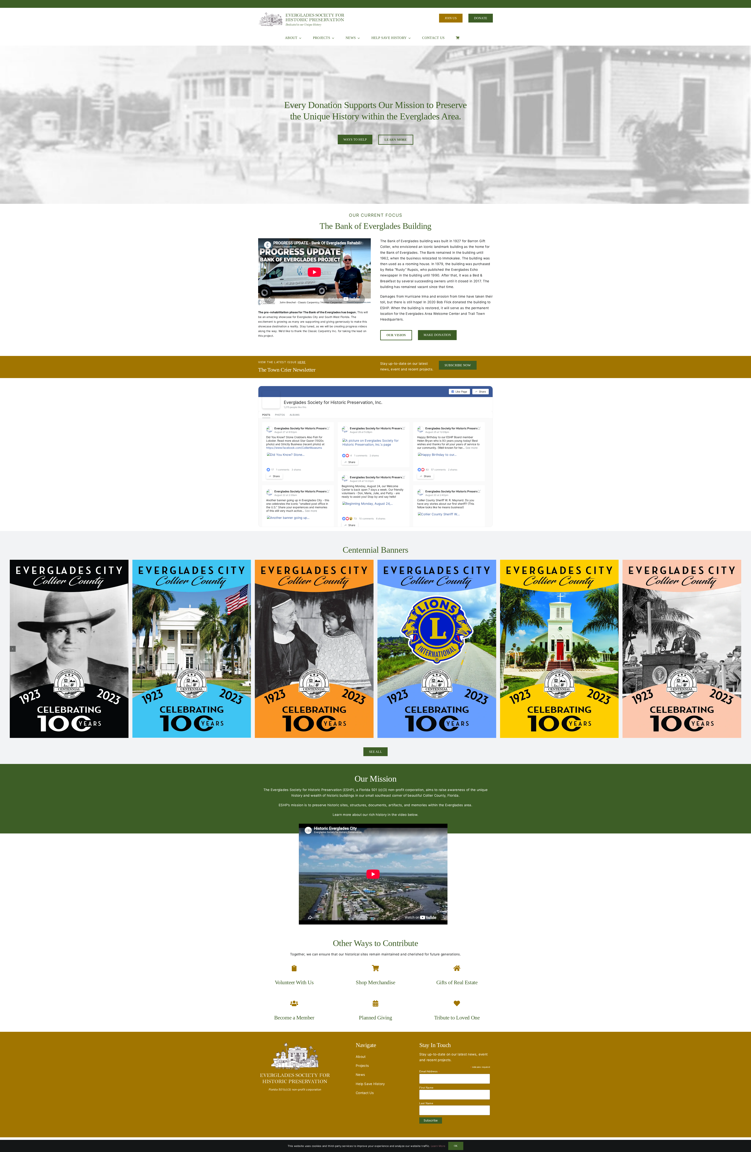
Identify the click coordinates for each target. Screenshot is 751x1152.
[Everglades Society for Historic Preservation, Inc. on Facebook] (271, 399)
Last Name (426, 1103)
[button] (13, 649)
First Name (426, 1087)
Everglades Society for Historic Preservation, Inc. (333, 402)
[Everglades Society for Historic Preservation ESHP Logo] (302, 13)
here (302, 362)
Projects (362, 1066)
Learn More (438, 1145)
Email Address (429, 1071)
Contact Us (365, 1093)
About (361, 1057)
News (360, 1075)
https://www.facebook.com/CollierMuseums (294, 447)
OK (455, 1145)
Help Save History (370, 1084)
